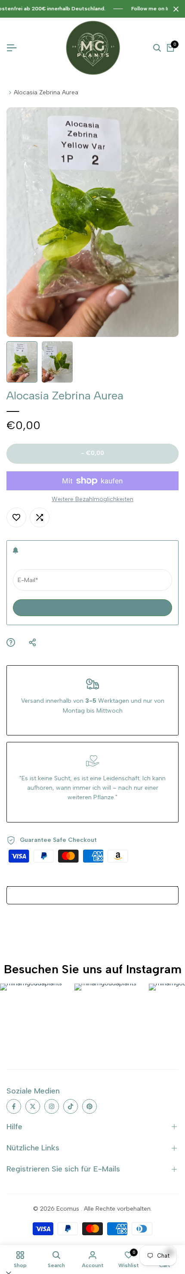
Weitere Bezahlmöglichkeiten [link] (92, 499)
